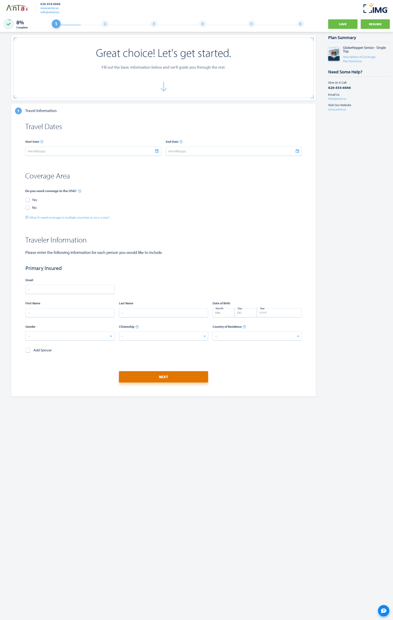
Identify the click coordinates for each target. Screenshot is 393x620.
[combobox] (69, 335)
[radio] (31, 199)
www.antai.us (49, 8)
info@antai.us (49, 12)
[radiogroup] (93, 203)
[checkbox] (38, 350)
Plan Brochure (352, 61)
